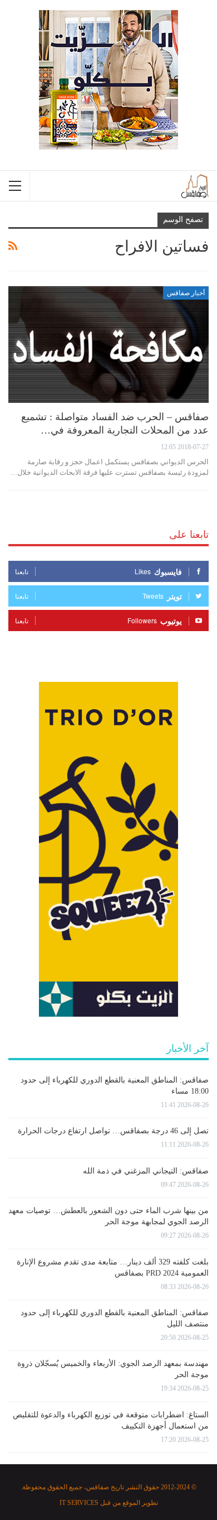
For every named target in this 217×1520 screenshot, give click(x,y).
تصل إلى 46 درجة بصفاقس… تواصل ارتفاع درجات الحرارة (113, 1131)
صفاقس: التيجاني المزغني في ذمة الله (146, 1171)
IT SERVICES (79, 1503)
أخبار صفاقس (186, 293)
